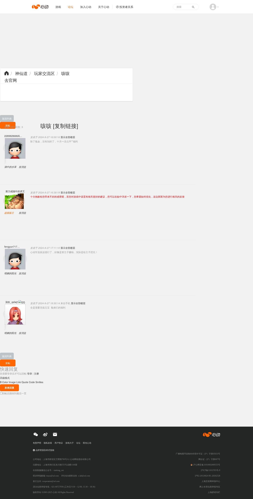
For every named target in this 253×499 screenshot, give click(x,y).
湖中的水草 (10, 167)
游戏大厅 (69, 443)
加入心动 (85, 7)
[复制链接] (65, 125)
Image (12, 382)
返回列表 (7, 118)
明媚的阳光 (10, 273)
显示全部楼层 (68, 137)
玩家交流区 (44, 73)
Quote (25, 382)
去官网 (10, 80)
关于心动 (103, 7)
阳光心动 (87, 443)
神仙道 (21, 73)
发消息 (22, 167)
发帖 (7, 363)
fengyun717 (10, 246)
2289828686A (12, 136)
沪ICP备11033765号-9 (210, 470)
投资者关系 (126, 7)
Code (32, 382)
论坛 (70, 7)
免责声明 (37, 443)
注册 (36, 373)
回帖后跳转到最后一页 (14, 393)
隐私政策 (48, 443)
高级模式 (5, 377)
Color (5, 382)
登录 (29, 373)
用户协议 (59, 443)
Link (18, 382)
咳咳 (65, 73)
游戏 (58, 7)
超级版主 (9, 212)
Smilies (39, 382)
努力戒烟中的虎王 (15, 191)
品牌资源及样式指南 (45, 450)
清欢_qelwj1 (11, 302)
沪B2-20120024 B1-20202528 (207, 476)
